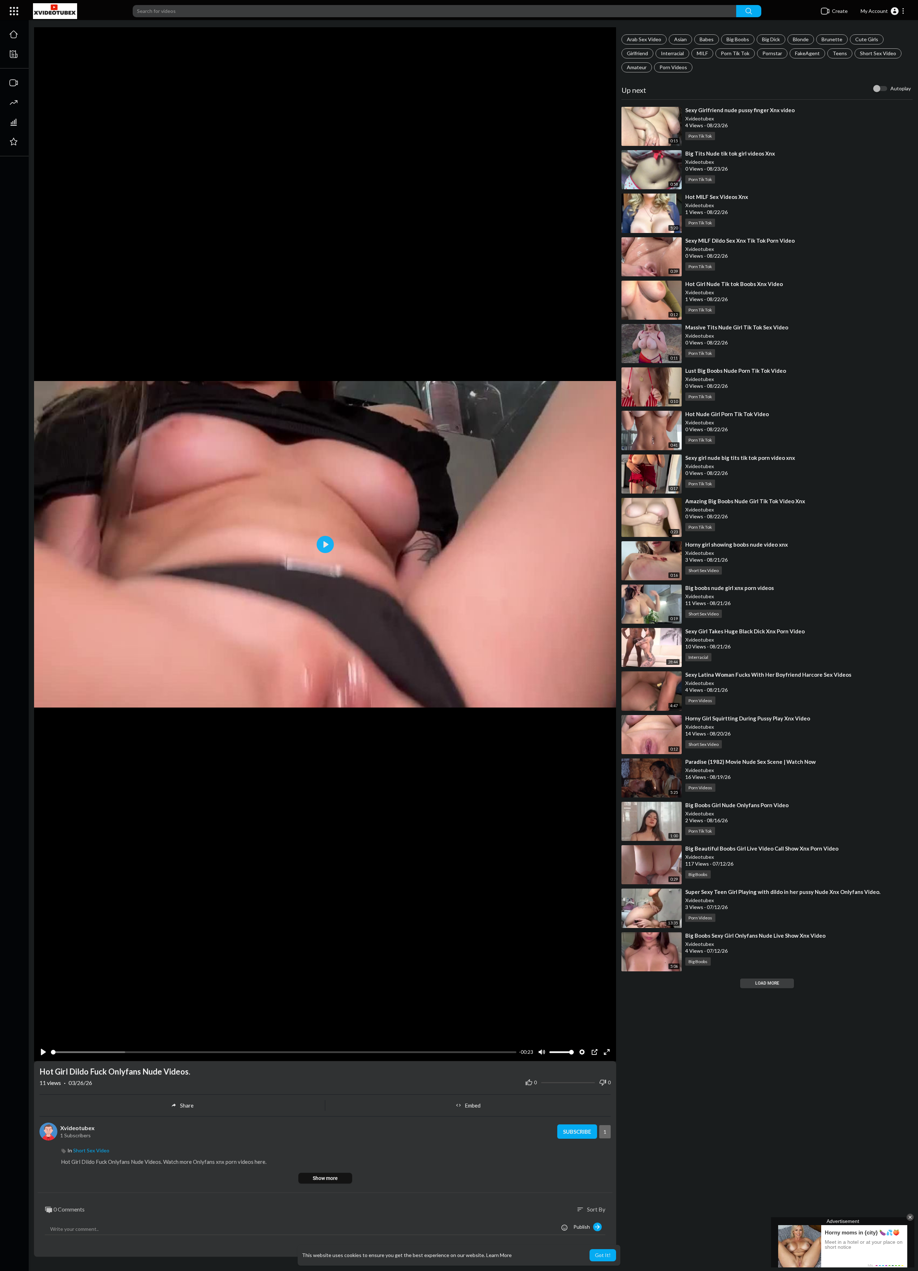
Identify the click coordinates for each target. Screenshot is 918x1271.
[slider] (283, 1052)
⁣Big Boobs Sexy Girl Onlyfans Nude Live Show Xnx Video (755, 935)
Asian (680, 39)
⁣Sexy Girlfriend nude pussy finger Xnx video (740, 110)
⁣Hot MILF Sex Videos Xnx (716, 197)
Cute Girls (866, 39)
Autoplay (900, 88)
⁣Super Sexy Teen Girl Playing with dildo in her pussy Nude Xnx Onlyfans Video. (782, 892)
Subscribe (577, 1131)
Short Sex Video (878, 53)
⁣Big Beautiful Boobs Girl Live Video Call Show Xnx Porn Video (761, 848)
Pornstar (772, 53)
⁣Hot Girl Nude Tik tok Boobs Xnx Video (734, 284)
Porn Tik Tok (735, 53)
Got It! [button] (603, 1255)
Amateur (637, 67)
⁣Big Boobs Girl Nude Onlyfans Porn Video (737, 805)
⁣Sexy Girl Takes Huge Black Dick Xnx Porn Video (745, 631)
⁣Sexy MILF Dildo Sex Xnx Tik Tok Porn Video (740, 240)
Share (187, 1105)
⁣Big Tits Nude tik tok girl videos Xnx (730, 153)
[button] (882, 11)
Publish (583, 1227)
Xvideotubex (699, 118)
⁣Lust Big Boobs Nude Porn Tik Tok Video (735, 370)
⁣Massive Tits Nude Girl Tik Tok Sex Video (736, 327)
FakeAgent (807, 53)
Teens (840, 53)
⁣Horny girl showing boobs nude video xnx (736, 544)
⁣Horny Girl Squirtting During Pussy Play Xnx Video (747, 718)
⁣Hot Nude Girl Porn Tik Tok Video (727, 414)
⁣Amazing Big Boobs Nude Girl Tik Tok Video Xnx (745, 501)
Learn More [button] (499, 1255)
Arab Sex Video (644, 39)
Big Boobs (738, 39)
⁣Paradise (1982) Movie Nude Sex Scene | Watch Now (750, 761)
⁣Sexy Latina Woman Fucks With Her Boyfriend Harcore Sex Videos (768, 674)
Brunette (832, 39)
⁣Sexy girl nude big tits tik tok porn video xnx (740, 457)
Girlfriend (637, 53)
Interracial (672, 53)
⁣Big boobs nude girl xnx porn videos (729, 588)
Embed (473, 1105)
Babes (707, 39)
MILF (702, 53)
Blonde (801, 39)
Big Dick (771, 39)
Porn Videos (673, 67)
